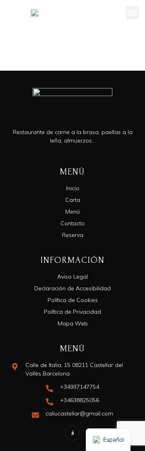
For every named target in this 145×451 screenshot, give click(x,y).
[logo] (35, 12)
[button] (132, 12)
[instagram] (72, 433)
